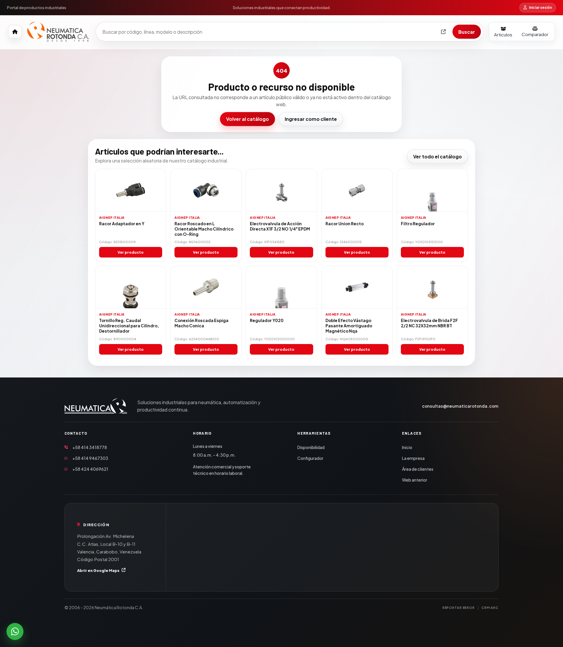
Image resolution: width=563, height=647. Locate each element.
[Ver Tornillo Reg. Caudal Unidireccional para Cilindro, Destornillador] (130, 287)
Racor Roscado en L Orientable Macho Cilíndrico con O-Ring (203, 229)
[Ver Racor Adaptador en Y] (130, 190)
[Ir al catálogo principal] (58, 32)
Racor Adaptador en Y (121, 223)
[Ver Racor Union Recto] (357, 190)
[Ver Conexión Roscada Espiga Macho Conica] (206, 287)
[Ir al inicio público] (15, 31)
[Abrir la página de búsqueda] (443, 32)
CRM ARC (489, 607)
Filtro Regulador (418, 223)
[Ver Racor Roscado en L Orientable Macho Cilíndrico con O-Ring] (206, 190)
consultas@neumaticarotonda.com (460, 406)
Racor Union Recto (344, 223)
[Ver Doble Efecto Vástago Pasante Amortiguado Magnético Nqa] (357, 287)
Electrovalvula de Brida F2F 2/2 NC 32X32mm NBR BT (429, 323)
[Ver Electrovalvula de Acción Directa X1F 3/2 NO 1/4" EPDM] (281, 190)
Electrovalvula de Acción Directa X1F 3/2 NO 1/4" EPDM (280, 226)
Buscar (466, 32)
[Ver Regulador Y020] (281, 287)
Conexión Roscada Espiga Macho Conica (201, 323)
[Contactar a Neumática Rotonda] (14, 631)
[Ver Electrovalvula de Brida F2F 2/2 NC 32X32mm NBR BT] (432, 287)
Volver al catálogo (247, 119)
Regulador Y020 (267, 320)
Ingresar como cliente (311, 119)
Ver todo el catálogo (437, 156)
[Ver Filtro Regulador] (432, 190)
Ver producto (131, 252)
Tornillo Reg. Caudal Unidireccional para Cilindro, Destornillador (129, 325)
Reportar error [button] (458, 607)
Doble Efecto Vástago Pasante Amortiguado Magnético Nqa (348, 325)
